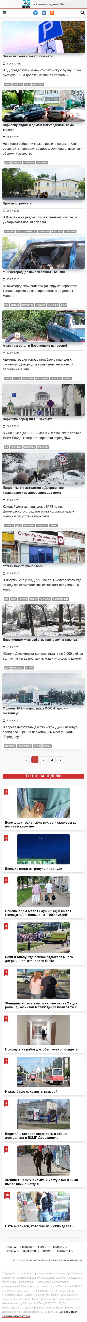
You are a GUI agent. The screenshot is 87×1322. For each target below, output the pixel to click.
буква (7, 84)
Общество (29, 1251)
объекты (44, 231)
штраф (67, 378)
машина (40, 305)
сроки (37, 746)
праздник (42, 447)
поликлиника (60, 599)
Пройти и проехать (17, 203)
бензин (15, 305)
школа (47, 746)
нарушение (41, 378)
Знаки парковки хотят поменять (28, 56)
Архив (46, 1251)
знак (27, 84)
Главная (11, 1247)
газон (7, 378)
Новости (26, 1247)
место (33, 599)
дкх (6, 447)
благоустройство (26, 231)
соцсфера (70, 231)
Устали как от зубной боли (23, 566)
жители (16, 163)
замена (17, 84)
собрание (42, 163)
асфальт (9, 231)
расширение (24, 746)
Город (42, 1247)
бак (6, 305)
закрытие (16, 447)
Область (58, 1247)
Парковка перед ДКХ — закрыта (27, 419)
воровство (27, 305)
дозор (17, 378)
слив (64, 305)
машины (28, 378)
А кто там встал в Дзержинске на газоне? (35, 345)
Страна (11, 1251)
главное (9, 525)
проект (53, 525)
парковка (37, 84)
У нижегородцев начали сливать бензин (34, 272)
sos (6, 599)
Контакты (63, 1251)
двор (7, 163)
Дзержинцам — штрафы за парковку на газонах (40, 640)
